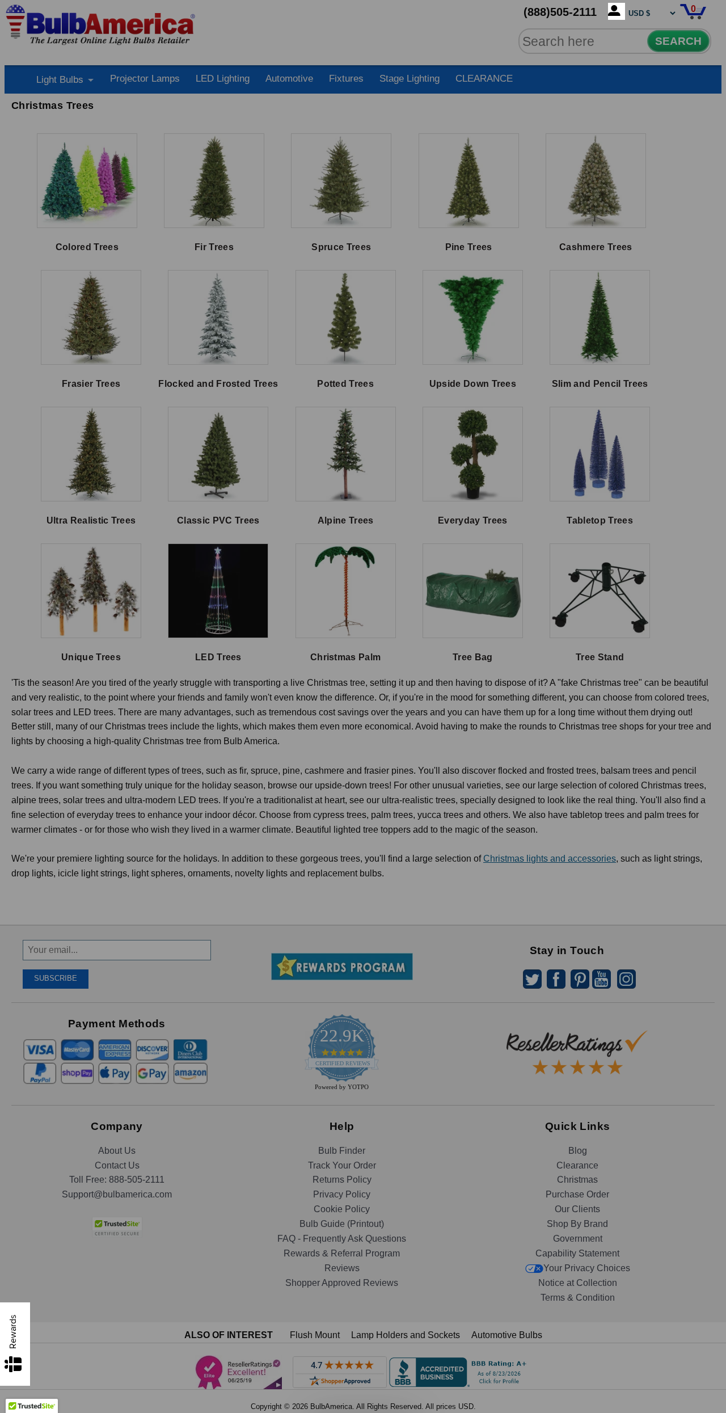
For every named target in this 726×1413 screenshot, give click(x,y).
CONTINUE (363, 799)
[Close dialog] (480, 580)
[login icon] (616, 11)
